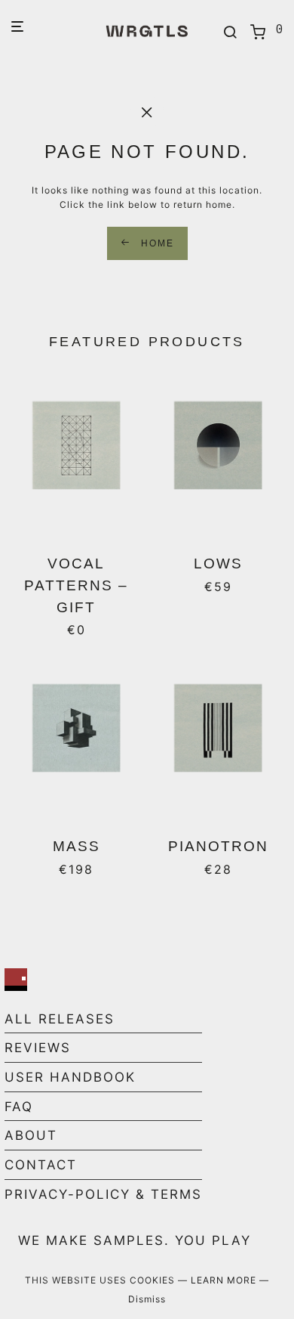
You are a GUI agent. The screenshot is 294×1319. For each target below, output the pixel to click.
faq (19, 1106)
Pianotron (218, 846)
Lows (218, 563)
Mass (76, 846)
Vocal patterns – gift (76, 585)
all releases (60, 1018)
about (31, 1135)
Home (155, 243)
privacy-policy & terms (103, 1194)
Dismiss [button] (147, 1299)
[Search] (230, 32)
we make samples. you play (134, 1240)
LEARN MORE (225, 1280)
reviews (38, 1047)
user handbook (70, 1077)
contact (41, 1164)
